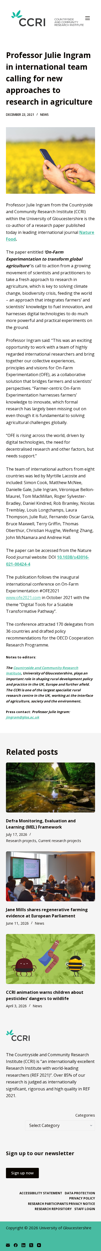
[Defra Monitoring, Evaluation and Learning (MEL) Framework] (50, 788)
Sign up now (22, 1172)
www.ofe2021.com (23, 597)
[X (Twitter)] (31, 1245)
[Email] (8, 1245)
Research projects (21, 840)
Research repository (53, 1209)
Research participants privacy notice (61, 1204)
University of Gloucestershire (65, 1227)
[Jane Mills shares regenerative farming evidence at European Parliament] (50, 876)
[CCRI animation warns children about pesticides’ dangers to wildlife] (50, 959)
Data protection (80, 1193)
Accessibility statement (40, 1193)
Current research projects (59, 840)
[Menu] (87, 18)
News (44, 114)
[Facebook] (16, 1245)
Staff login (84, 1209)
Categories (85, 1115)
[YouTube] (39, 1245)
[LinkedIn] (23, 1245)
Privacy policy (82, 1198)
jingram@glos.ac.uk (22, 717)
